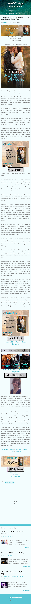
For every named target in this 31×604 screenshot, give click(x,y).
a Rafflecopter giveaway (15, 473)
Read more (26, 548)
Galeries (19, 600)
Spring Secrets (15, 371)
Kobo (24, 342)
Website (12, 451)
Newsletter (18, 451)
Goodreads (15, 344)
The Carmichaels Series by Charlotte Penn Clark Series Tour (13, 533)
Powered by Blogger (16, 597)
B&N (12, 342)
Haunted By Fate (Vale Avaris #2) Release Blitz (13, 573)
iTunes (18, 342)
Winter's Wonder (21, 369)
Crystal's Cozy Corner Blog (15, 4)
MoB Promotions (15, 476)
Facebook (18, 449)
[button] (29, 18)
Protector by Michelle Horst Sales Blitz (12, 553)
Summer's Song (8, 369)
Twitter (12, 449)
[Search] (29, 3)
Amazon (6, 342)
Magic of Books (9, 482)
